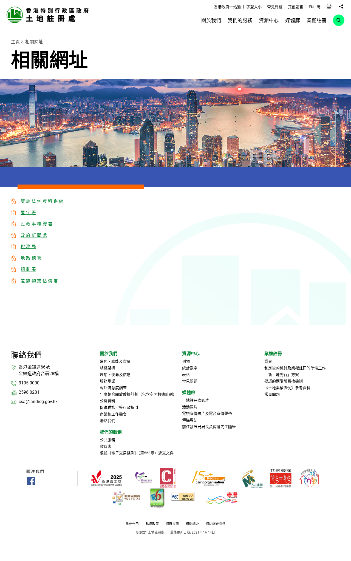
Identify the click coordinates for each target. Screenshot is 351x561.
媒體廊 (188, 392)
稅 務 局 (28, 246)
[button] (329, 6)
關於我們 (108, 353)
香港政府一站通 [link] (227, 7)
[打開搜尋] (338, 20)
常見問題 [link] (274, 7)
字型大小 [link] (254, 7)
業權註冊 (273, 353)
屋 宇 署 (28, 212)
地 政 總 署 (31, 258)
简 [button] (318, 7)
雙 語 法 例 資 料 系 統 (42, 201)
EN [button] (311, 7)
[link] (49, 14)
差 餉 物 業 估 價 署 (39, 281)
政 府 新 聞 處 (34, 235)
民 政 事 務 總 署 (36, 223)
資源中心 (191, 353)
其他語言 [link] (295, 7)
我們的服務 (111, 432)
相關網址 (34, 41)
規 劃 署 (28, 269)
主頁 (15, 41)
